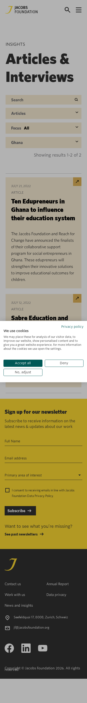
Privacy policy (72, 327)
